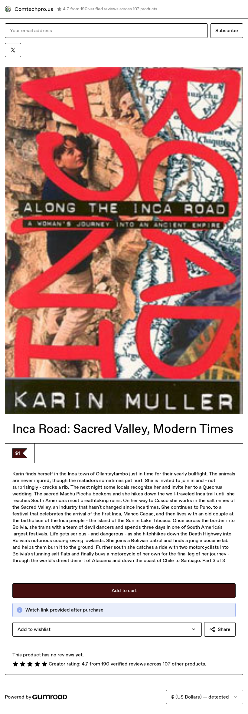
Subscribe (226, 30)
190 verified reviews (123, 664)
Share (224, 629)
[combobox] (107, 629)
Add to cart (124, 590)
